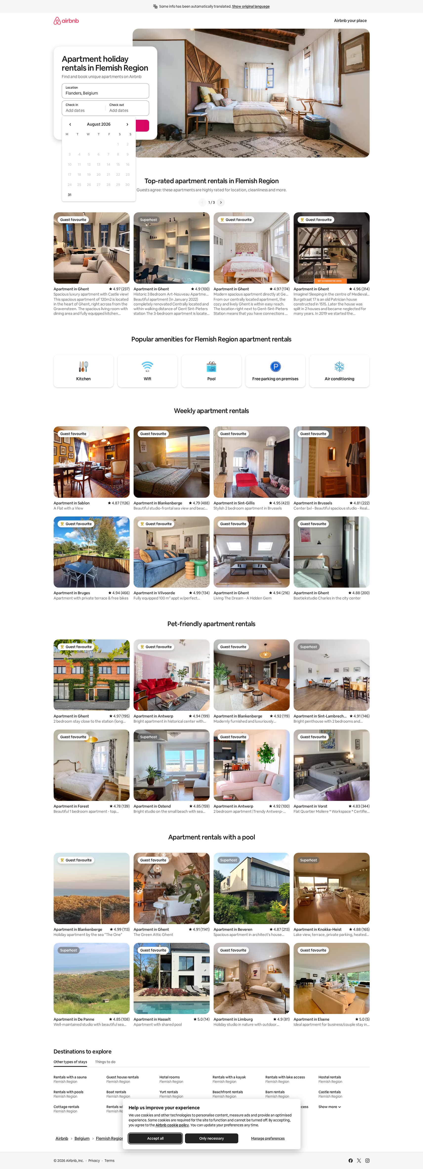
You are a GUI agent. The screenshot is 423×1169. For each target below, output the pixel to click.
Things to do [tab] (105, 1062)
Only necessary (211, 1138)
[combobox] (105, 93)
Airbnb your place (350, 20)
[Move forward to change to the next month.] (127, 124)
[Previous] (202, 202)
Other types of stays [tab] (70, 1062)
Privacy (94, 1160)
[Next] (221, 202)
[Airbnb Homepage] (66, 20)
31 (69, 195)
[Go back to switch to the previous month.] (70, 124)
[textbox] (83, 110)
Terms (109, 1160)
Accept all (155, 1138)
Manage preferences (268, 1138)
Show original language (251, 6)
